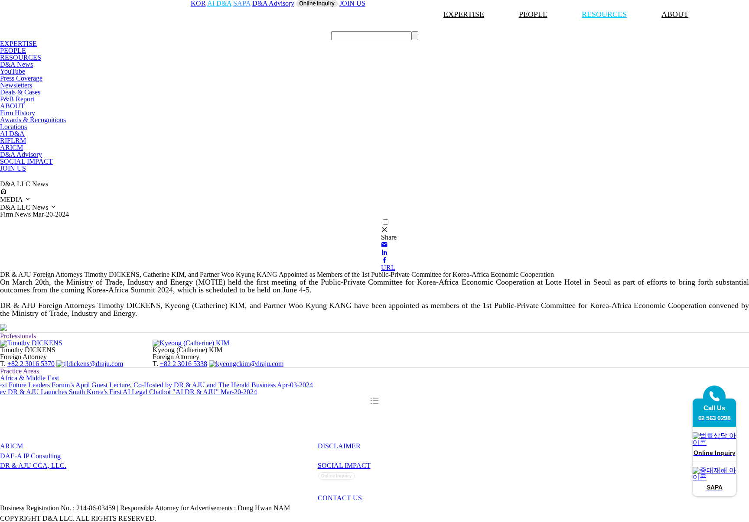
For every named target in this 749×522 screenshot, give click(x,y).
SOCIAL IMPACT (26, 161)
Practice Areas (19, 371)
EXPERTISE (463, 14)
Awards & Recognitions (33, 119)
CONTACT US (340, 498)
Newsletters (16, 85)
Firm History (17, 113)
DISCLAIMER (339, 446)
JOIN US (13, 168)
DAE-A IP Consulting (30, 456)
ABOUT (674, 14)
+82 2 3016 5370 (31, 363)
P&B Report (17, 99)
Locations (13, 126)
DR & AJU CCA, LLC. (33, 465)
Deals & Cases (20, 92)
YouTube (12, 71)
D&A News (16, 64)
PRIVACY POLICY (348, 456)
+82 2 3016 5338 (183, 363)
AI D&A (12, 133)
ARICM (11, 147)
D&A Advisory (21, 154)
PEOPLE (533, 14)
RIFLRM (13, 140)
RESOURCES (604, 14)
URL (388, 267)
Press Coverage (21, 78)
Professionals (18, 336)
